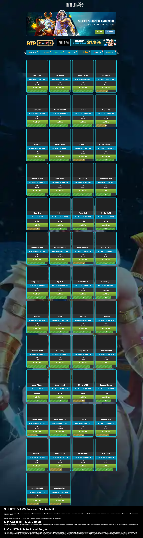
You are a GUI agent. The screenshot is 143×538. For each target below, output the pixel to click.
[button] (25, 53)
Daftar (110, 31)
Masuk (99, 31)
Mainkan (37, 88)
